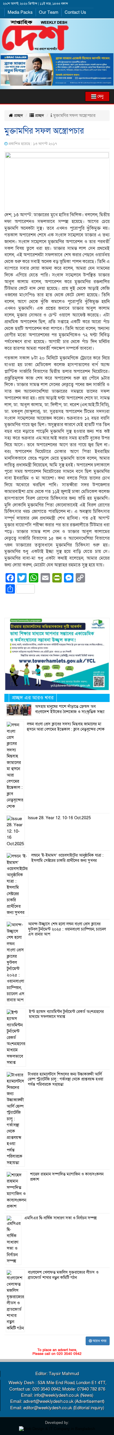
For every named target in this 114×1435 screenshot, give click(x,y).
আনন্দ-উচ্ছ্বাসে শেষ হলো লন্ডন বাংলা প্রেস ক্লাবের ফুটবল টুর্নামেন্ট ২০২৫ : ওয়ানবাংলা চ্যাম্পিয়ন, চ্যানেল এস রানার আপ (67, 929)
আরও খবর (99, 1341)
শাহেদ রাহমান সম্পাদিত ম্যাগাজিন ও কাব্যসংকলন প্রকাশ (66, 1177)
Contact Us (75, 12)
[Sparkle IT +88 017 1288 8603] (57, 1428)
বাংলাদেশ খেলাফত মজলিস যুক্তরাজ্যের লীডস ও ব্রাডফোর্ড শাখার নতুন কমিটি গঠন (63, 1275)
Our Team (48, 12)
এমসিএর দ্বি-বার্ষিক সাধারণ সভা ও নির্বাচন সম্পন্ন (60, 1218)
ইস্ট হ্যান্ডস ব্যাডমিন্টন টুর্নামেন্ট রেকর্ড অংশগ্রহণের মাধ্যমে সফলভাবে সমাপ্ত (66, 1014)
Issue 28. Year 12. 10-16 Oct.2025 (59, 818)
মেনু (99, 96)
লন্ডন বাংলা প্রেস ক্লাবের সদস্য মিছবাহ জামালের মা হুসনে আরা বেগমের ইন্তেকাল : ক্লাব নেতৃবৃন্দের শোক (66, 727)
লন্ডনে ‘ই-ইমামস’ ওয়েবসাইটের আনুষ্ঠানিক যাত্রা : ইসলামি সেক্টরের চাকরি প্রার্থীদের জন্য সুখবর (67, 858)
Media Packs (20, 12)
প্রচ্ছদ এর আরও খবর (32, 697)
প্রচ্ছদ (18, 115)
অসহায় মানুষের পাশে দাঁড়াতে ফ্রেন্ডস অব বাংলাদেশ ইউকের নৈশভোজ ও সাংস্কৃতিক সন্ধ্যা (69, 709)
